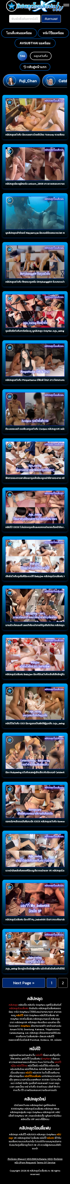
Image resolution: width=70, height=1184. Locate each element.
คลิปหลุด (13, 1005)
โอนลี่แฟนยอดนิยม (19, 33)
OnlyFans (46, 1058)
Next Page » (23, 983)
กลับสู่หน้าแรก (36, 67)
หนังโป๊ (39, 1055)
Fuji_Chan (28, 81)
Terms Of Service (46, 1162)
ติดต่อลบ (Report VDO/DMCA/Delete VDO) (30, 1159)
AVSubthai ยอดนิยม (35, 43)
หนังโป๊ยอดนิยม (53, 33)
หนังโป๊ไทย (22, 1065)
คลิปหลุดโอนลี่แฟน (18, 1008)
